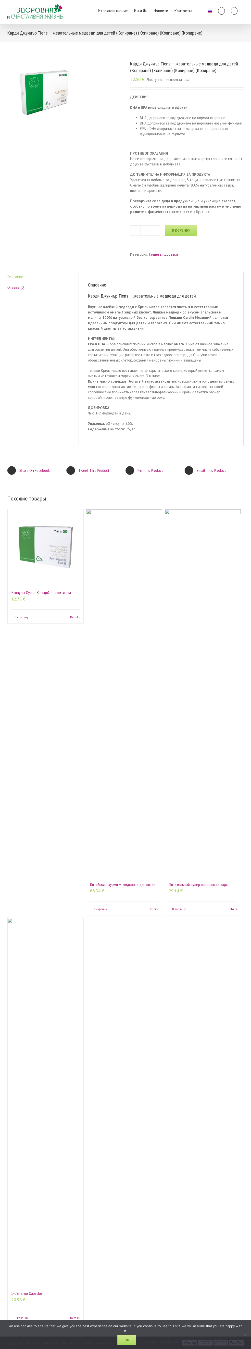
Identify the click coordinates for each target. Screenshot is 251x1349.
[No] (244, 1334)
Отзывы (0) (16, 287)
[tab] (38, 277)
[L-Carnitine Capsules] (45, 1102)
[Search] (234, 10)
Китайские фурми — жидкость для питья (122, 884)
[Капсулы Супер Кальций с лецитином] (45, 547)
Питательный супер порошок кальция (198, 884)
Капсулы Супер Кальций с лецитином (41, 592)
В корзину (181, 230)
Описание (15, 277)
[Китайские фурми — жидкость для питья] (124, 693)
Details (75, 617)
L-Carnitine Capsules (27, 1293)
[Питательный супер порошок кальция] (203, 693)
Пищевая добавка (163, 254)
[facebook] (199, 10)
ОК (127, 1340)
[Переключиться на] (210, 10)
